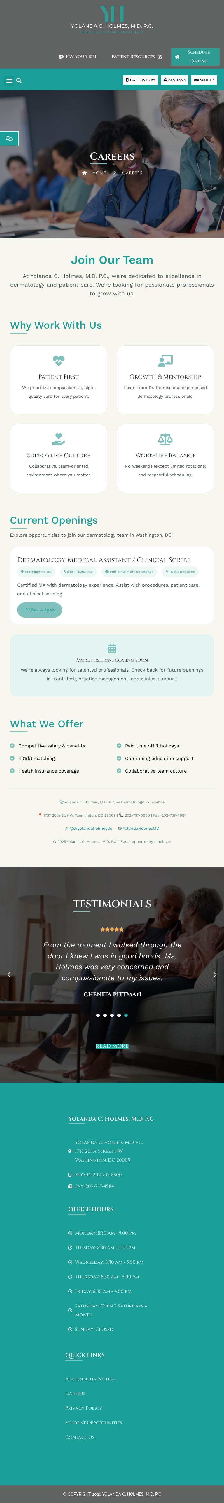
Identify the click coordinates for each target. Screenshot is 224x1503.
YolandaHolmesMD (141, 828)
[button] (9, 81)
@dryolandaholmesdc (90, 828)
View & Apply (41, 610)
